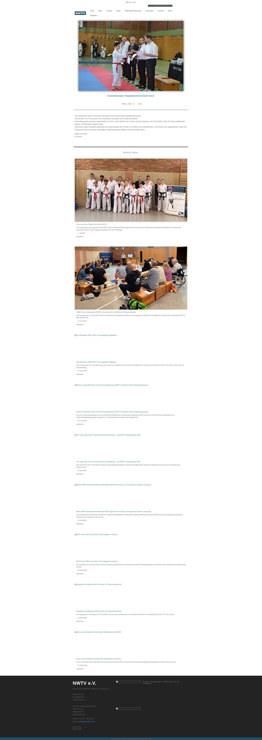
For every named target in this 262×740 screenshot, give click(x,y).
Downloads (149, 11)
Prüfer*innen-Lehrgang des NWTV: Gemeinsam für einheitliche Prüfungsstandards (106, 312)
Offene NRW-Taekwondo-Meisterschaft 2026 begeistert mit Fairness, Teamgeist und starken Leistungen (113, 511)
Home (92, 11)
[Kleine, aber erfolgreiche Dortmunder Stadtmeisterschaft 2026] (131, 644)
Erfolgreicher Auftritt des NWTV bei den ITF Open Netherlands (98, 611)
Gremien (161, 11)
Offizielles (93, 15)
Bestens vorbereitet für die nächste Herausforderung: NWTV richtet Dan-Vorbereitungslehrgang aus (112, 412)
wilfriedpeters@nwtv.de (86, 721)
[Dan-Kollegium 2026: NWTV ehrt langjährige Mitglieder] (131, 347)
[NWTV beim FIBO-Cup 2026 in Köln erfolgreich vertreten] (131, 546)
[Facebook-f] (74, 728)
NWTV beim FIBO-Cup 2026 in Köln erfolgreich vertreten (96, 561)
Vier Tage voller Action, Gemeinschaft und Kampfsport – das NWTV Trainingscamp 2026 (108, 462)
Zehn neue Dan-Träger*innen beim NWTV (91, 224)
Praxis (170, 11)
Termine (109, 11)
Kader (118, 11)
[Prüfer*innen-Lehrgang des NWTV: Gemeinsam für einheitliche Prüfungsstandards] (131, 278)
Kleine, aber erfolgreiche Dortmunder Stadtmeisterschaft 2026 (98, 659)
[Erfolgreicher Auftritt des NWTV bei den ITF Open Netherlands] (131, 596)
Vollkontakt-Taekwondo (133, 11)
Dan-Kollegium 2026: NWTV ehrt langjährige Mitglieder (96, 362)
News (100, 11)
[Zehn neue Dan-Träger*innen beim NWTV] (131, 190)
